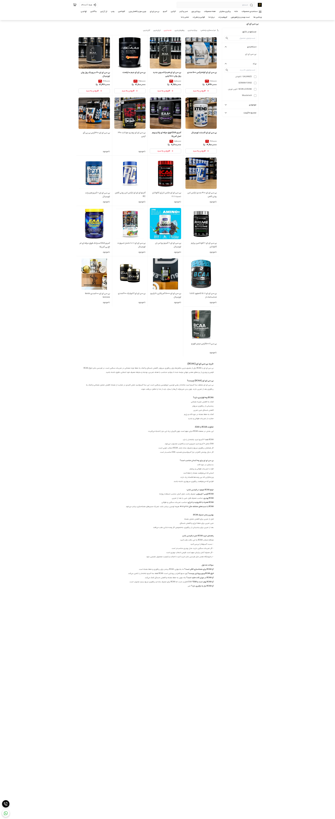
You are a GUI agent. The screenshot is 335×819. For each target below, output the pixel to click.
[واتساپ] (5, 813)
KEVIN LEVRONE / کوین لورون (240, 89)
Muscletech (247, 95)
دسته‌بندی (251, 46)
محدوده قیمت (250, 112)
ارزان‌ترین (157, 30)
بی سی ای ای (250, 54)
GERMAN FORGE (245, 83)
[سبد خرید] (74, 4)
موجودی (252, 105)
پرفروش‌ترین (180, 30)
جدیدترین (167, 30)
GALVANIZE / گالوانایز (243, 76)
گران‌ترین (146, 30)
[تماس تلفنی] (5, 803)
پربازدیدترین (192, 30)
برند (254, 63)
